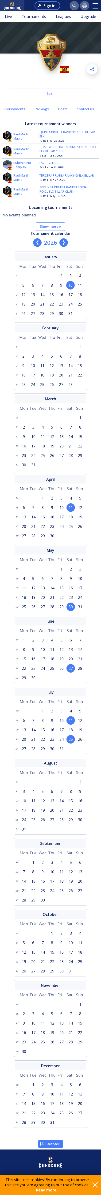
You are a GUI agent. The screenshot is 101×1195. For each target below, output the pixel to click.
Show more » (50, 226)
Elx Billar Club (50, 82)
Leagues (63, 16)
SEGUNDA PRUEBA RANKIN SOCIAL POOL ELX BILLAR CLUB (63, 189)
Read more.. (47, 1190)
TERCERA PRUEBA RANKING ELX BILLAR (66, 175)
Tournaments (34, 16)
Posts (63, 109)
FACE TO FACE (49, 163)
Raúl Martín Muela (21, 136)
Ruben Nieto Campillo (22, 165)
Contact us (85, 109)
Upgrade (88, 16)
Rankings (42, 109)
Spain (50, 93)
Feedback (52, 1144)
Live (8, 16)
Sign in (49, 5)
